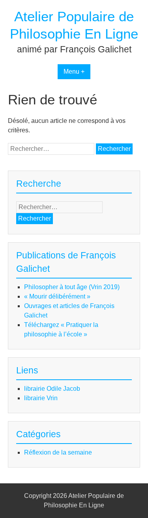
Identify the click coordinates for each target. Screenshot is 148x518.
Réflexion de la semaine (58, 452)
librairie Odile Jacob (52, 388)
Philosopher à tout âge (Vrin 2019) (72, 287)
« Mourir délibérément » (57, 296)
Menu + (74, 71)
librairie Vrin (41, 398)
